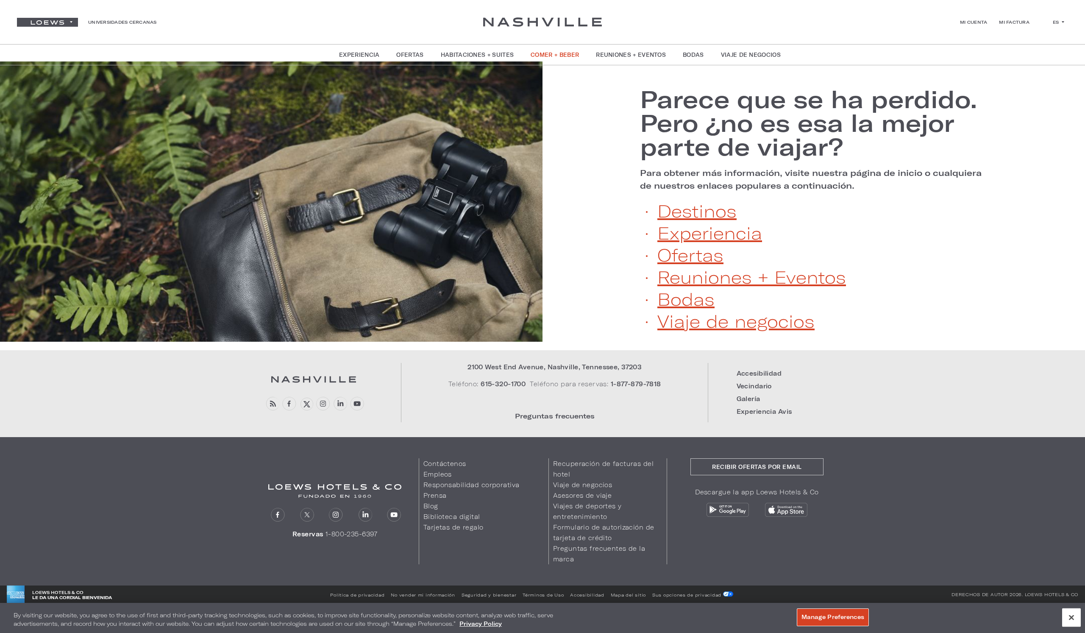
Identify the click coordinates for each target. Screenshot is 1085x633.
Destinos (697, 211)
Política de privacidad (357, 594)
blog (272, 404)
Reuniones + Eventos (751, 277)
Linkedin (340, 404)
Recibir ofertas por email (757, 467)
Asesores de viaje (582, 495)
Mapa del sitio (628, 594)
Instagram (336, 515)
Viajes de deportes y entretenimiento (587, 511)
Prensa (435, 495)
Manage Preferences (832, 616)
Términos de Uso (543, 594)
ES (1056, 22)
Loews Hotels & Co (1051, 594)
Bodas (686, 299)
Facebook (289, 404)
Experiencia (709, 233)
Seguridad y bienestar (489, 594)
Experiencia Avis (764, 411)
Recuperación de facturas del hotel (603, 469)
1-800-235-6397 (352, 534)
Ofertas (690, 255)
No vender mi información (423, 594)
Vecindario (754, 386)
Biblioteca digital (451, 516)
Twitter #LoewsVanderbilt (306, 404)
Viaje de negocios (736, 321)
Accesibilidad (759, 373)
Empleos (437, 474)
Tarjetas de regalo (453, 527)
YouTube (357, 404)
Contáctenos (444, 463)
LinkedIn (365, 515)
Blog (430, 506)
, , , (554, 367)
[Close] (1071, 617)
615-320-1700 (503, 384)
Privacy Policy (480, 623)
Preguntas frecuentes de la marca (599, 554)
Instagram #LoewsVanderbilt (323, 404)
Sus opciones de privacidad (687, 594)
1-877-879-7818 (636, 384)
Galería (748, 398)
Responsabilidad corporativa (471, 484)
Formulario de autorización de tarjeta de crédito (603, 532)
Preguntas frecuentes (555, 416)
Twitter (307, 515)
